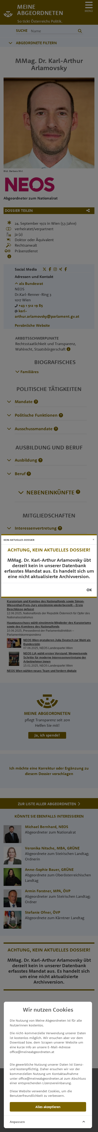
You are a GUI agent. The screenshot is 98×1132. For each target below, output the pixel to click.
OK (89, 589)
